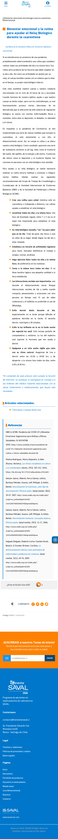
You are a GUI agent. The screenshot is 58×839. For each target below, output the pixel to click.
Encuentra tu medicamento (14, 782)
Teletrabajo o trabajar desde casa (26, 410)
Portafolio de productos (13, 778)
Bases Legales (9, 756)
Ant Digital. (41, 831)
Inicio (5, 769)
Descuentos (8, 774)
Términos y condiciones (12, 747)
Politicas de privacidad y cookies (16, 751)
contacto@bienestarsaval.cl (16, 720)
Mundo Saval (8, 786)
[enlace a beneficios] (55, 540)
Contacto (7, 799)
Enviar (50, 658)
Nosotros (6, 795)
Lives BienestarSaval (11, 790)
